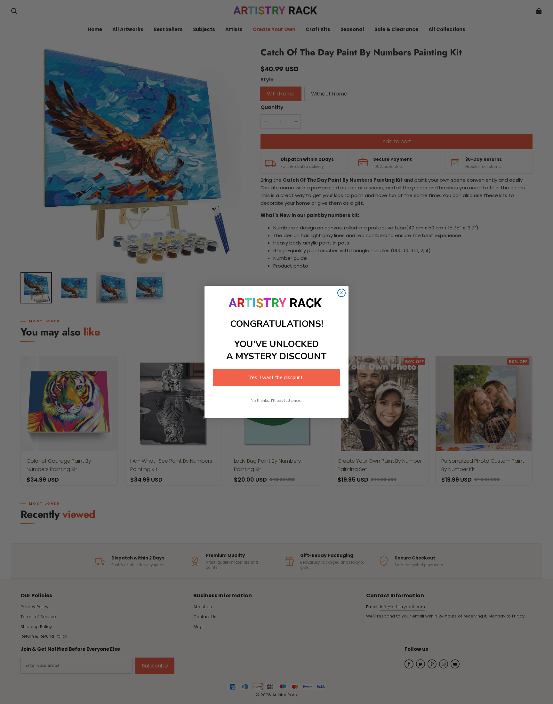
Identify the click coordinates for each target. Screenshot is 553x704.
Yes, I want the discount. (276, 377)
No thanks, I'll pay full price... (277, 400)
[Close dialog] (341, 293)
